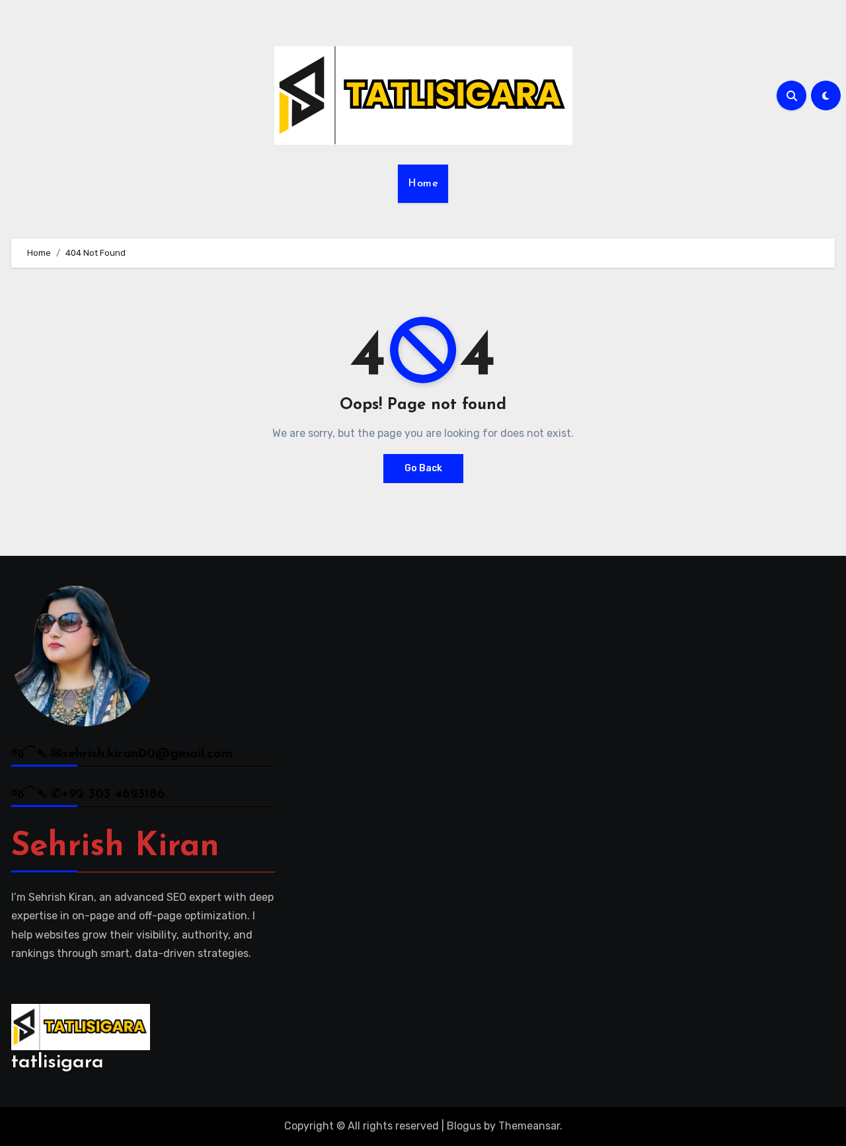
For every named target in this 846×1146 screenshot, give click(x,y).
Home (423, 183)
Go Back (423, 468)
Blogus (464, 1126)
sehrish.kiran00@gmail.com (147, 754)
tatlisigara (57, 1062)
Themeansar (529, 1126)
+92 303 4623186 (113, 794)
